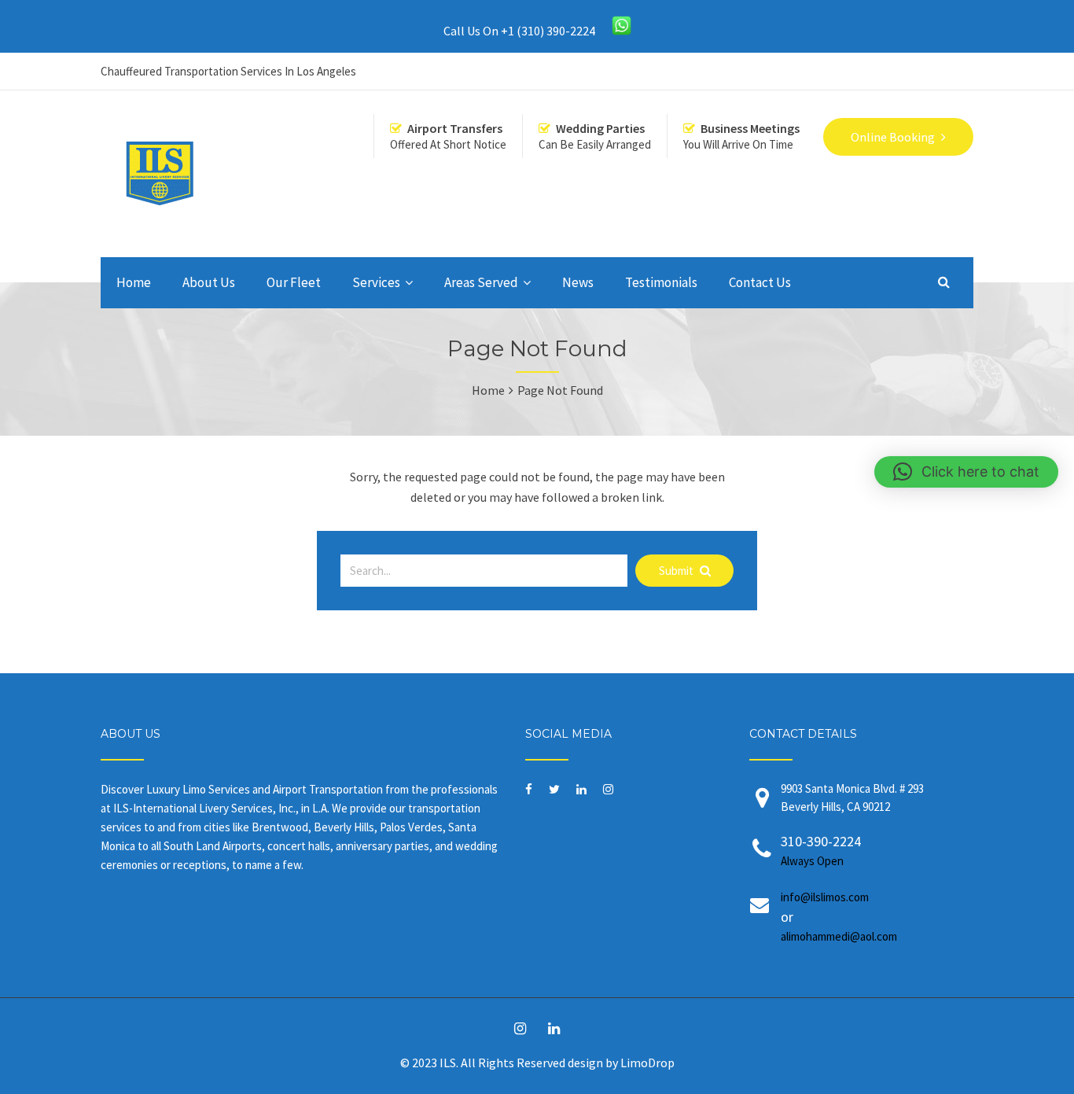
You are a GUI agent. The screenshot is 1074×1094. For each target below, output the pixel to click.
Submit (677, 570)
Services (376, 282)
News (578, 282)
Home (133, 282)
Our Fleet (294, 282)
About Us (208, 282)
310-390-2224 (821, 850)
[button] (966, 472)
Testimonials (661, 282)
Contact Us (760, 282)
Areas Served (481, 282)
